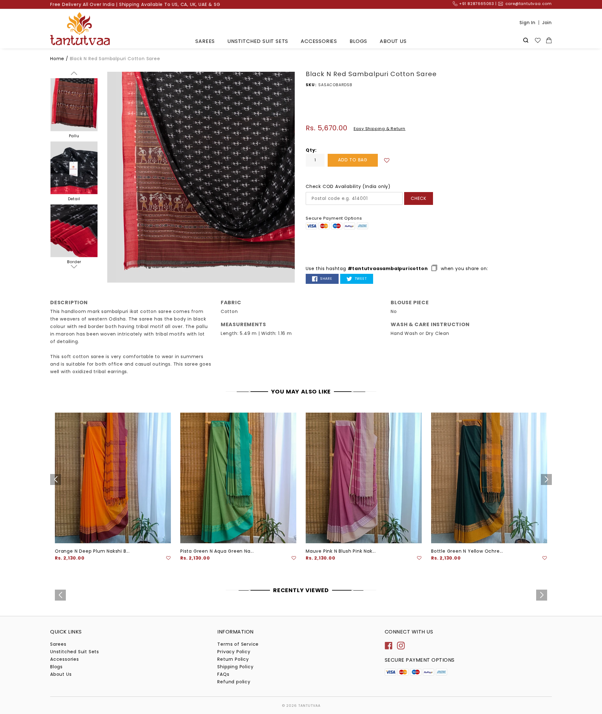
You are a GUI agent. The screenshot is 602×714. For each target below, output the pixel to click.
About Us (393, 41)
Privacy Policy (233, 652)
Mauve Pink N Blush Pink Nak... (341, 551)
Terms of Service (238, 644)
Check (418, 198)
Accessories (319, 41)
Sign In (528, 22)
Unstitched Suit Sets (257, 41)
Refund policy (233, 682)
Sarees (205, 41)
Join (547, 22)
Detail (74, 199)
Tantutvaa (309, 705)
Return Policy (233, 659)
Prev (74, 73)
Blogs (358, 41)
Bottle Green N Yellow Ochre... (467, 551)
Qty (310, 150)
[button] (387, 160)
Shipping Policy (235, 667)
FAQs (223, 674)
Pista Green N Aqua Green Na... (217, 551)
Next (74, 266)
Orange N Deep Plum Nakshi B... (92, 551)
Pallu (74, 135)
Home (57, 58)
